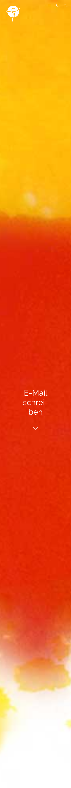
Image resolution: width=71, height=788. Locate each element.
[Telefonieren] (66, 5)
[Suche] (58, 5)
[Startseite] (13, 14)
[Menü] (49, 5)
